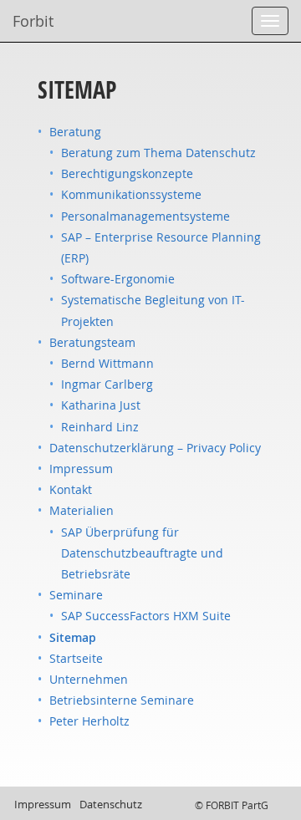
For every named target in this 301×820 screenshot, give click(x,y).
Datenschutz (110, 804)
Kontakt (70, 489)
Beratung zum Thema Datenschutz (158, 152)
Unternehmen (88, 679)
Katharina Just (100, 405)
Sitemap (72, 637)
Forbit (33, 21)
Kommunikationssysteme (131, 194)
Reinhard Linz (100, 427)
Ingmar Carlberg (107, 384)
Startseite (76, 658)
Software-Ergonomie (118, 279)
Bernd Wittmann (107, 363)
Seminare (76, 595)
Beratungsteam (92, 342)
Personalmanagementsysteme (145, 216)
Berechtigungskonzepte (127, 173)
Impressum (81, 468)
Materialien (81, 510)
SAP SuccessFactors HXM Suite (146, 616)
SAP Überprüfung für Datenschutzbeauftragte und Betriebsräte (142, 553)
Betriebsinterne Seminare (121, 700)
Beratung (75, 132)
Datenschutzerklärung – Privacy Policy (155, 448)
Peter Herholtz (89, 721)
